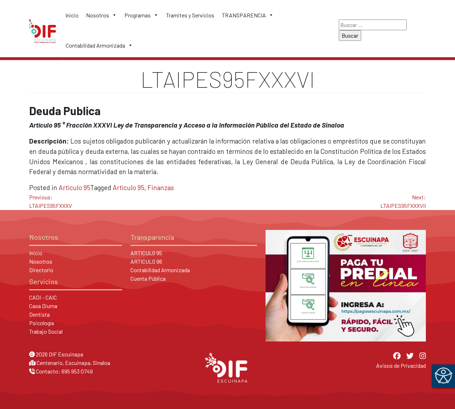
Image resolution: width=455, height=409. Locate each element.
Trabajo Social (46, 331)
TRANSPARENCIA (244, 15)
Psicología (41, 322)
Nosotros (97, 15)
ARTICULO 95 (146, 252)
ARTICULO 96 (146, 261)
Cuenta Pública (148, 278)
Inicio (72, 15)
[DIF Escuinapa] (42, 30)
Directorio (41, 270)
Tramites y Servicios (190, 15)
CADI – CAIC (43, 297)
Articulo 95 (74, 187)
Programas (137, 15)
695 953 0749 (77, 371)
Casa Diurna (43, 305)
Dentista (39, 314)
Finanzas (161, 187)
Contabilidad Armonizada (95, 45)
